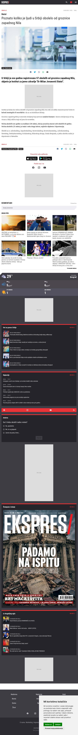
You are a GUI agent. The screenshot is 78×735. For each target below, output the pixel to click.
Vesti (64, 694)
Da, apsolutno (10, 426)
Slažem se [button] (48, 724)
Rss (74, 410)
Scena (14, 703)
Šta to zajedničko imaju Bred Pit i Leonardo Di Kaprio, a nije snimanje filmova (39, 635)
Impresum (36, 722)
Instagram (39, 167)
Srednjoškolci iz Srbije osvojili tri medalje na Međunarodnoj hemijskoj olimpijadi (39, 364)
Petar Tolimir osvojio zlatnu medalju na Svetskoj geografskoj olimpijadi (39, 349)
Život (14, 707)
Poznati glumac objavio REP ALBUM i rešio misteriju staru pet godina (39, 402)
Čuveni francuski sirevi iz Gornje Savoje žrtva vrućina (39, 385)
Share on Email (47, 72)
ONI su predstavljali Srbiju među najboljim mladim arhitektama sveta (39, 356)
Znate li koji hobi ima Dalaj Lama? (39, 642)
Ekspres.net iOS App (32, 158)
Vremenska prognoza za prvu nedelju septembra (39, 396)
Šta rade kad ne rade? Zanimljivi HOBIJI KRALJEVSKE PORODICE (39, 650)
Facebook (33, 167)
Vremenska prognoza (39, 276)
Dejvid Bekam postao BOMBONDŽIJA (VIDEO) (39, 620)
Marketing (29, 722)
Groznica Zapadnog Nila (9, 149)
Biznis (14, 699)
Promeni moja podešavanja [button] (54, 728)
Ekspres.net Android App (45, 158)
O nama (22, 722)
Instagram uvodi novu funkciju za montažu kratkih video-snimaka (39, 380)
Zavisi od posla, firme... (13, 433)
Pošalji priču (71, 2)
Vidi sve (72, 327)
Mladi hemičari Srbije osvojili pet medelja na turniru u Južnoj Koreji (39, 341)
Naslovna (14, 694)
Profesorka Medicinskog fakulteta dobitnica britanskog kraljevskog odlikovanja (39, 334)
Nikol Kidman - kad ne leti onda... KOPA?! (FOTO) (39, 627)
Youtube (44, 167)
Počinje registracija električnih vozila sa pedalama (39, 391)
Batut (21, 149)
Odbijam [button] (58, 724)
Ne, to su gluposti (11, 429)
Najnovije (39, 694)
